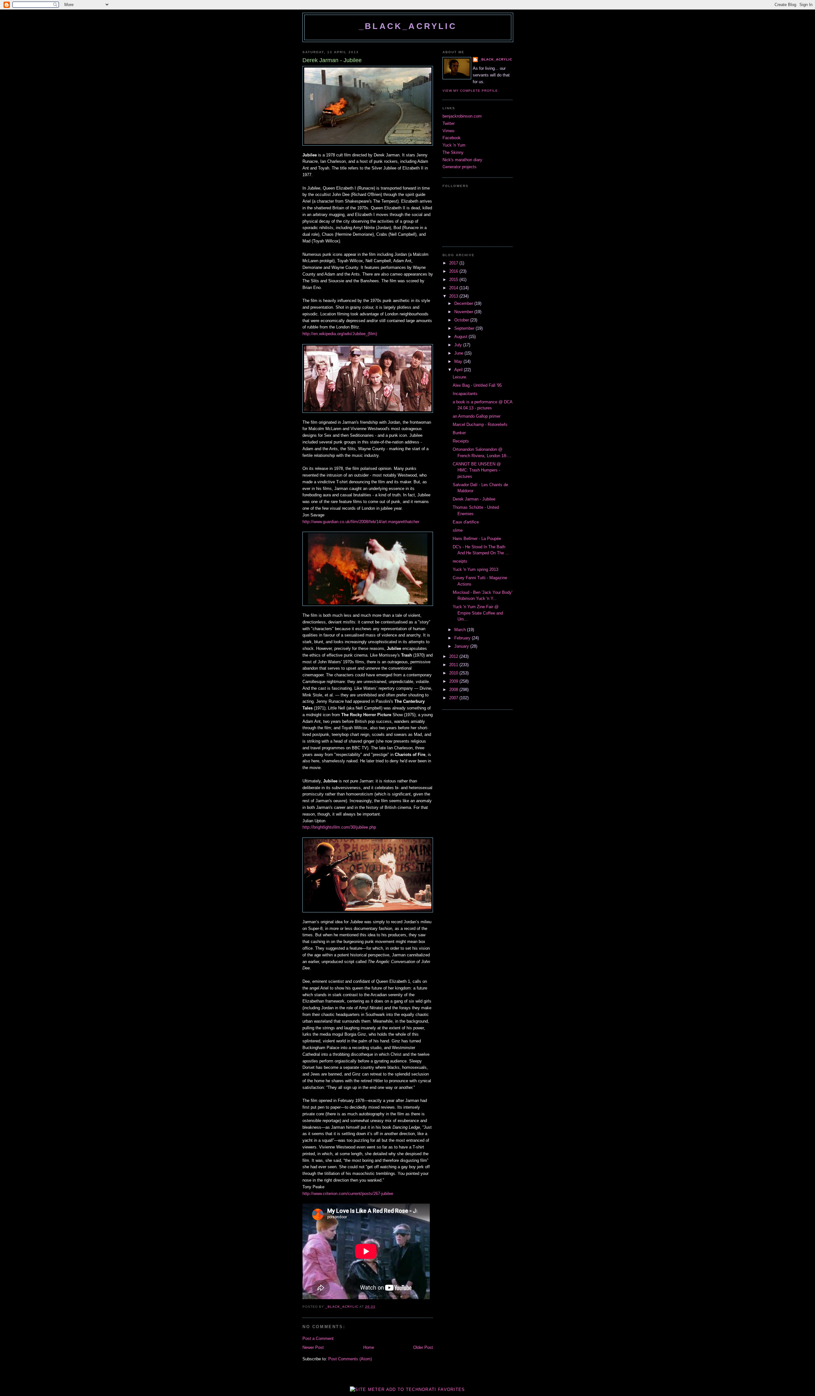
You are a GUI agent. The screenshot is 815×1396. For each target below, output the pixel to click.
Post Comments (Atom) (350, 1358)
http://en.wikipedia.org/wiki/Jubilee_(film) (339, 333)
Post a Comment (318, 1338)
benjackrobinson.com (462, 116)
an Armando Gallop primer (476, 416)
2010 (454, 673)
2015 (454, 279)
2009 (454, 681)
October (462, 320)
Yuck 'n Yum (454, 145)
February (463, 638)
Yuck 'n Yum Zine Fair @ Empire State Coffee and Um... (478, 613)
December (464, 303)
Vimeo (448, 130)
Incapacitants (465, 393)
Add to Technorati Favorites (425, 1389)
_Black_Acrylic (408, 26)
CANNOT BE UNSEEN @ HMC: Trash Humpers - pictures (477, 470)
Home (368, 1347)
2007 (454, 697)
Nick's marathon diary (462, 159)
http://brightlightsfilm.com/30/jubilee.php (339, 827)
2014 (454, 287)
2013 (454, 296)
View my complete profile (470, 90)
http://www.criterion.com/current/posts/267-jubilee (348, 1193)
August (461, 336)
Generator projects (460, 166)
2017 (454, 263)
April (459, 369)
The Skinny (453, 152)
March (460, 629)
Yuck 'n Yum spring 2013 (475, 569)
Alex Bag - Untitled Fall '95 (477, 385)
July (458, 344)
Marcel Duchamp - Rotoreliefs (480, 424)
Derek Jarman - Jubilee (474, 499)
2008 (454, 689)
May (459, 361)
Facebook (452, 137)
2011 (454, 664)
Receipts (461, 441)
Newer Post (313, 1347)
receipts (460, 561)
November (464, 311)
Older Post (423, 1347)
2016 (454, 271)
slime (458, 530)
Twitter (449, 123)
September (465, 328)
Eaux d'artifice (466, 522)
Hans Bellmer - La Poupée (477, 538)
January (462, 646)
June (459, 353)
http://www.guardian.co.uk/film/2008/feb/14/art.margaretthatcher (361, 521)
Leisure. (460, 377)
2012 (454, 656)
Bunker (459, 432)
